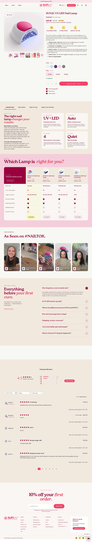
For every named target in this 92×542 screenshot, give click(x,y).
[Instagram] (79, 538)
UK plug (66, 74)
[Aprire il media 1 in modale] (24, 32)
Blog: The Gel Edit (36, 524)
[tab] (10, 107)
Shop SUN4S (78, 217)
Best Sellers (23, 529)
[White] (47, 66)
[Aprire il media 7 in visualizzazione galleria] (39, 55)
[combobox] (24, 393)
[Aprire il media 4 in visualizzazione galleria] (22, 55)
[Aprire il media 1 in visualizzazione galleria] (10, 55)
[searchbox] (10, 393)
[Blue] (51, 66)
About (19, 5)
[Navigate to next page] (56, 469)
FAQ (46, 522)
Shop (6, 5)
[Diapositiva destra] (42, 55)
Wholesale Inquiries (79, 528)
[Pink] (59, 66)
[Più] (56, 84)
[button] (78, 5)
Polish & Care (23, 524)
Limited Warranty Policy (63, 522)
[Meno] (48, 84)
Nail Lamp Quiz (36, 520)
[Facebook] (76, 538)
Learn (13, 5)
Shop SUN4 (62, 217)
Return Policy (60, 520)
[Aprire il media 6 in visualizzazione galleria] (33, 55)
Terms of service (61, 526)
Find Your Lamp (71, 5)
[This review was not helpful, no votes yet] (85, 409)
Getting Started (36, 522)
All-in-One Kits (23, 526)
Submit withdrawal (49, 526)
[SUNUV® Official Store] (46, 5)
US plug (50, 74)
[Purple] (55, 66)
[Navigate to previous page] (35, 469)
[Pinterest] (83, 538)
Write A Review (69, 380)
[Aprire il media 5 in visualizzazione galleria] (28, 55)
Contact (47, 520)
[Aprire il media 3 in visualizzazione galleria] (16, 55)
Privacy (59, 524)
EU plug (58, 74)
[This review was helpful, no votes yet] (83, 409)
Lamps (22, 522)
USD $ (62, 5)
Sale (21, 531)
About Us (35, 526)
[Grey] (63, 66)
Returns (47, 524)
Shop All (22, 520)
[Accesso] (82, 5)
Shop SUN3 (46, 217)
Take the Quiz (10, 180)
